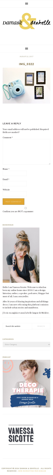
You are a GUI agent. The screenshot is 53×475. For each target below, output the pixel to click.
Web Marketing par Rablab (32, 471)
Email (6, 179)
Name (6, 169)
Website (6, 190)
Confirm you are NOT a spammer (18, 211)
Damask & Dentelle (26, 25)
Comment (8, 137)
